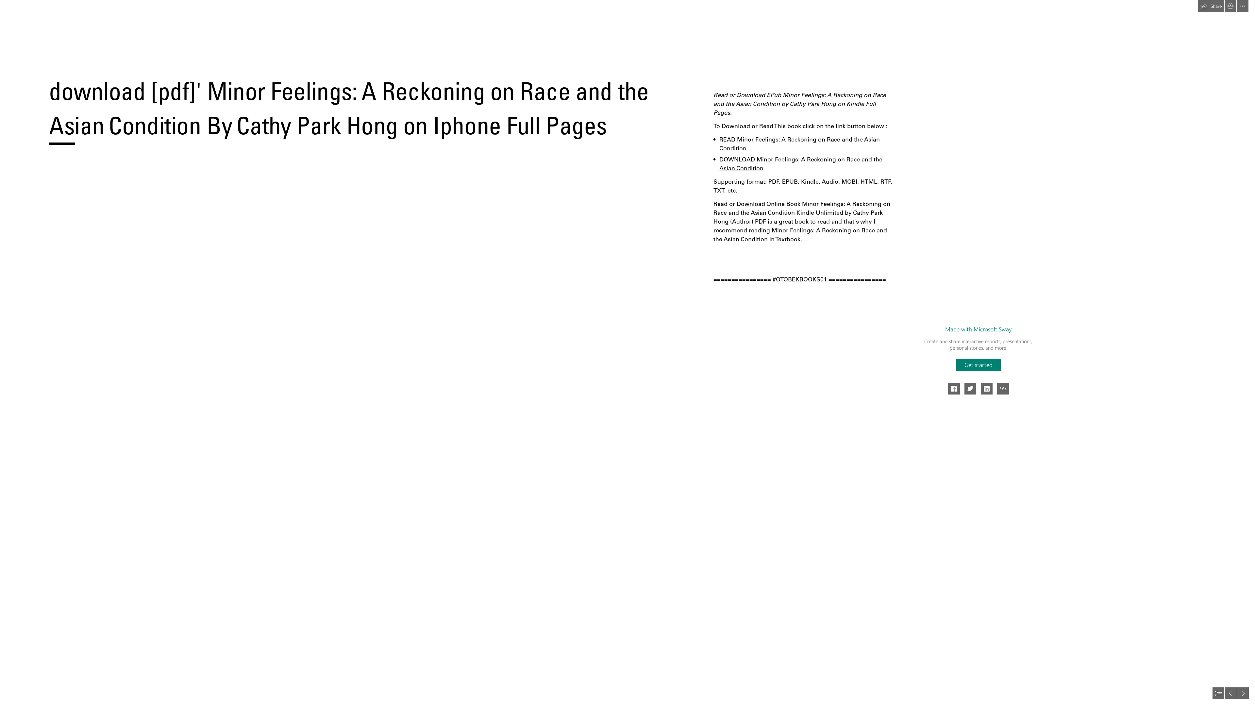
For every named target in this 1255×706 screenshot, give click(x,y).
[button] (1211, 6)
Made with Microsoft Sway (978, 329)
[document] (627, 353)
